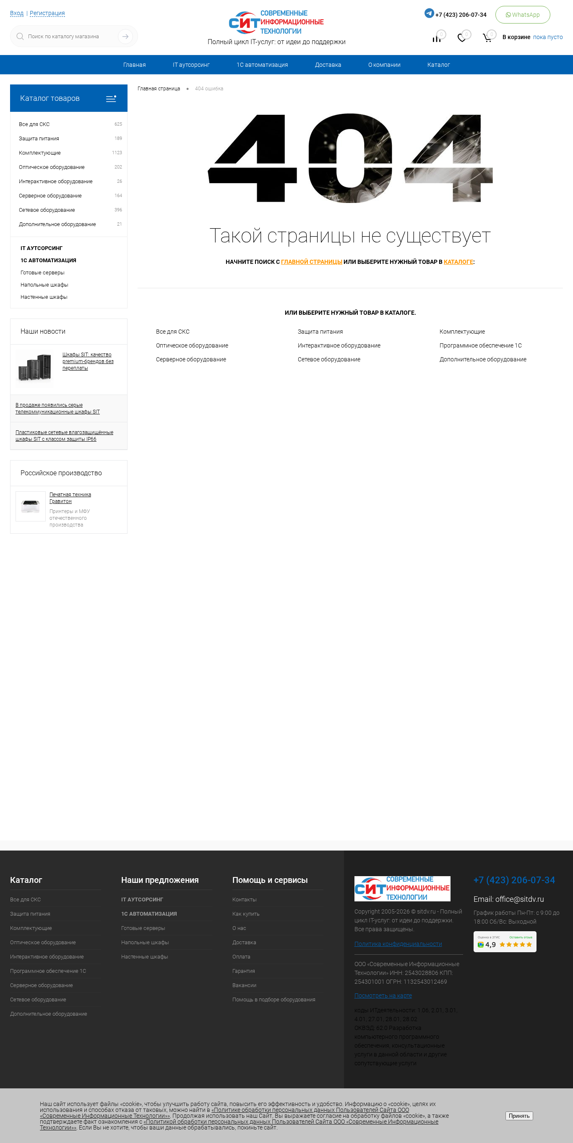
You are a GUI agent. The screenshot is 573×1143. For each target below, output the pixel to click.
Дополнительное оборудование (483, 359)
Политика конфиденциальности (398, 943)
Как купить (246, 914)
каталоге (458, 261)
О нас (239, 928)
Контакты (244, 899)
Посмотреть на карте (383, 995)
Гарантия (243, 971)
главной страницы (311, 261)
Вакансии (244, 985)
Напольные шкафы (44, 285)
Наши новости (43, 331)
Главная (134, 64)
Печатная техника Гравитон (70, 498)
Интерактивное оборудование (339, 345)
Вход (16, 13)
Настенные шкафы (44, 297)
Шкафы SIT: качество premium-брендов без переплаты (88, 361)
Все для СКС (173, 331)
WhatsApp (525, 14)
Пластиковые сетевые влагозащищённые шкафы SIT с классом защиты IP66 (64, 435)
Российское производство (61, 473)
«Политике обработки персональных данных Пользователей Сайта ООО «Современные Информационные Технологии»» (224, 1112)
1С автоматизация (262, 64)
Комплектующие (462, 331)
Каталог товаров (50, 98)
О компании (384, 64)
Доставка (328, 64)
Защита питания (320, 331)
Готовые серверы (43, 272)
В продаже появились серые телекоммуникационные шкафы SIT (58, 408)
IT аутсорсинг (191, 64)
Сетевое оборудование (329, 359)
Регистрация (47, 13)
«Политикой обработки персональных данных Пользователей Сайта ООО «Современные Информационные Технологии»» (239, 1124)
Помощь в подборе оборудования (273, 999)
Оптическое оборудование (192, 345)
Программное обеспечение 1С (481, 345)
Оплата (241, 956)
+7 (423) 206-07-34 (461, 14)
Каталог (438, 64)
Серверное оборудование (191, 359)
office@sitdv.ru (519, 899)
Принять (519, 1116)
